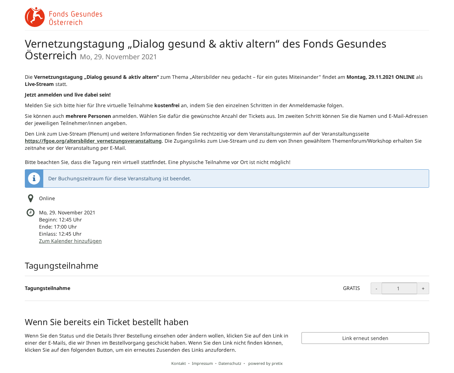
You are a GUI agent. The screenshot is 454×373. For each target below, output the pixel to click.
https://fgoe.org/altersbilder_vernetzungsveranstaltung (93, 140)
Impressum (202, 363)
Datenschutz (229, 363)
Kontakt (178, 363)
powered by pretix (265, 363)
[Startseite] (63, 17)
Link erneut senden (365, 338)
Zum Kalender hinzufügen (70, 240)
